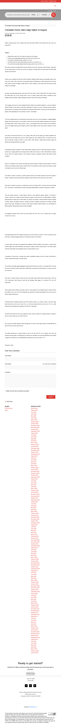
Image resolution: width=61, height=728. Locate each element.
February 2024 (35, 467)
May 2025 (33, 439)
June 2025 (34, 437)
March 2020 (34, 557)
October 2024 (34, 452)
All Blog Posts (8, 408)
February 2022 (35, 513)
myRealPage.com (33, 706)
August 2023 (34, 479)
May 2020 (33, 553)
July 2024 (33, 458)
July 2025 (33, 435)
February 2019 (35, 582)
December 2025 (35, 425)
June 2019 (34, 574)
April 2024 (33, 463)
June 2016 (34, 643)
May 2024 (33, 461)
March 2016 (34, 649)
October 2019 (34, 566)
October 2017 (34, 612)
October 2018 (34, 589)
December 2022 (35, 494)
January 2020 (34, 561)
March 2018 (34, 603)
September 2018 (35, 591)
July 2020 (33, 549)
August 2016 (34, 639)
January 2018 (34, 607)
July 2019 (33, 572)
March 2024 (34, 465)
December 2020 (35, 540)
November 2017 (35, 610)
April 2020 (33, 555)
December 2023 (35, 471)
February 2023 (35, 490)
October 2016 (34, 635)
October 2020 (34, 544)
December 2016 (35, 631)
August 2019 (34, 570)
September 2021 (35, 523)
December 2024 (35, 448)
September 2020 (35, 545)
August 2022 (34, 501)
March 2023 (34, 488)
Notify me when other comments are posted (17, 391)
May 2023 (33, 484)
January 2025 (34, 446)
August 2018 (34, 593)
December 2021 (35, 517)
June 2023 (34, 482)
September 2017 (35, 614)
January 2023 (34, 492)
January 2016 (34, 652)
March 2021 (34, 534)
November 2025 (35, 427)
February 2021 (35, 536)
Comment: (8, 372)
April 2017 (33, 624)
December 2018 (35, 586)
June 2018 (34, 597)
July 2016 (33, 641)
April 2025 (33, 440)
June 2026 (34, 414)
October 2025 (34, 429)
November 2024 (35, 450)
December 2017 (35, 609)
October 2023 (34, 475)
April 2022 (33, 509)
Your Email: (8, 364)
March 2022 (34, 511)
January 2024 (34, 469)
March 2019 (34, 580)
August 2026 (34, 410)
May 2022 (33, 507)
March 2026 (34, 419)
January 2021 (34, 538)
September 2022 (35, 500)
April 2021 (33, 532)
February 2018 (35, 605)
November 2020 (35, 542)
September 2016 (35, 637)
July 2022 (33, 503)
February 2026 (35, 421)
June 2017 (34, 620)
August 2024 (34, 456)
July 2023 (33, 481)
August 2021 (34, 524)
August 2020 (34, 547)
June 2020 (34, 551)
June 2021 (34, 528)
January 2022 (34, 515)
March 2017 (34, 626)
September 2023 (35, 477)
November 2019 (35, 565)
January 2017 (34, 629)
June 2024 (34, 459)
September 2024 (35, 454)
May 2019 (33, 576)
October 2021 (34, 521)
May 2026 (33, 416)
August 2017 (34, 616)
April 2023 (33, 486)
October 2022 (34, 498)
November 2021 (35, 519)
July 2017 (33, 618)
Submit (51, 397)
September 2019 (35, 568)
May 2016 (33, 645)
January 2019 (34, 584)
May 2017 (33, 622)
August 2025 (34, 433)
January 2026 (34, 423)
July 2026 (33, 412)
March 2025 (34, 442)
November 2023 (35, 473)
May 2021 (33, 530)
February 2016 (35, 651)
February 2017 (35, 628)
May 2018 (33, 599)
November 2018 (35, 587)
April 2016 (33, 647)
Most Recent (34, 408)
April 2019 (33, 578)
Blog (6, 410)
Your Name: (8, 355)
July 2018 (33, 595)
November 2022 (35, 496)
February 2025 (35, 444)
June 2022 (34, 505)
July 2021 (33, 526)
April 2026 (33, 417)
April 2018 (33, 601)
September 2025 (35, 431)
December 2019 (35, 563)
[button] (26, 685)
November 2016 (35, 633)
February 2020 (35, 559)
